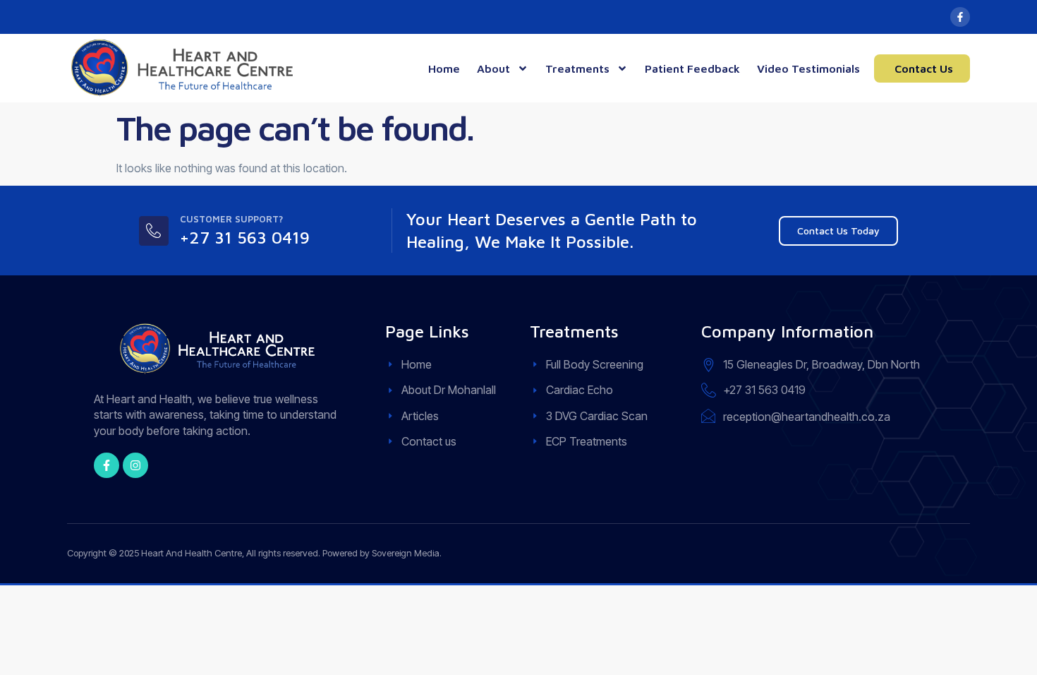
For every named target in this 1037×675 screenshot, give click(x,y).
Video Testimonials (808, 68)
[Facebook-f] (960, 17)
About (493, 68)
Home (444, 68)
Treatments (577, 68)
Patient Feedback (692, 68)
